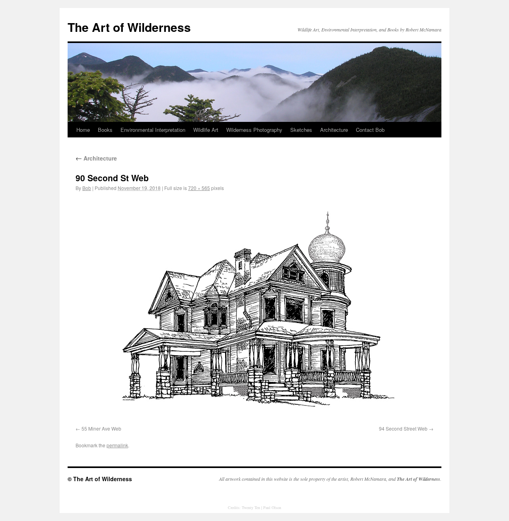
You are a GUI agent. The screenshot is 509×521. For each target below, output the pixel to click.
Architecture (334, 129)
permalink (117, 445)
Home (83, 129)
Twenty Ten (251, 507)
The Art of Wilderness (129, 26)
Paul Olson (272, 507)
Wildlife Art (205, 129)
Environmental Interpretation (152, 129)
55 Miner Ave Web (101, 428)
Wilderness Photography (254, 129)
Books (105, 129)
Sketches (301, 129)
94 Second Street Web (403, 428)
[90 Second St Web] (254, 310)
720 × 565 (199, 187)
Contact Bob (370, 129)
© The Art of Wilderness (100, 479)
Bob (86, 187)
